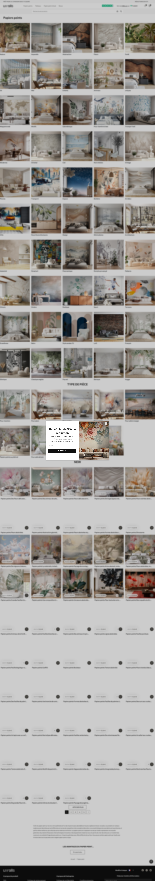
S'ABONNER (62, 451)
